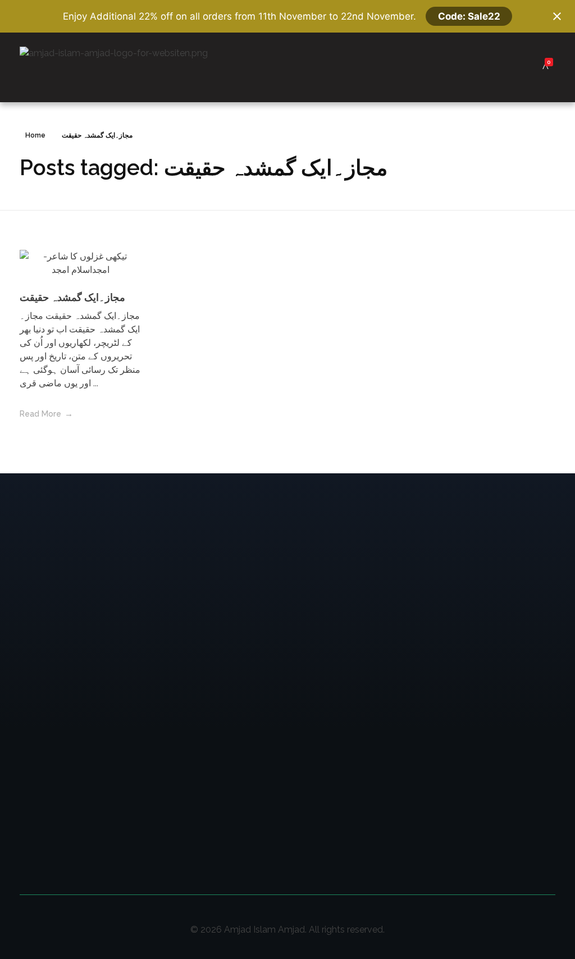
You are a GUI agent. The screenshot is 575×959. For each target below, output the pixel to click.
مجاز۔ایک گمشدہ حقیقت (72, 297)
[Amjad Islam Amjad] (130, 67)
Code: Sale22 (469, 16)
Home (35, 135)
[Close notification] (557, 16)
